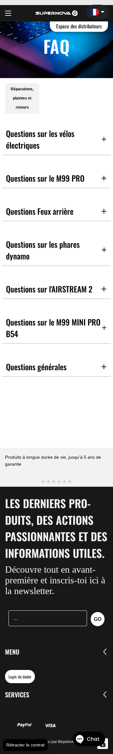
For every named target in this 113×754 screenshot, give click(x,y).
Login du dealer (19, 676)
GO (97, 619)
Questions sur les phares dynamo (43, 250)
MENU (12, 651)
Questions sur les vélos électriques (40, 139)
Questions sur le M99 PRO (45, 178)
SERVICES (17, 694)
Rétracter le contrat (25, 744)
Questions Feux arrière (39, 211)
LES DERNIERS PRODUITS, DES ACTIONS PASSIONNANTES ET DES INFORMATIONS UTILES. (56, 528)
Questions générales (36, 366)
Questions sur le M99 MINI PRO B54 (53, 327)
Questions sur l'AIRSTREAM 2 (49, 289)
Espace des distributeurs (79, 26)
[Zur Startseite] (56, 13)
